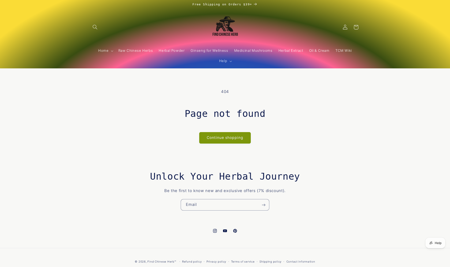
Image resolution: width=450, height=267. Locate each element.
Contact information (300, 261)
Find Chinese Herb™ (161, 261)
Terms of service (243, 261)
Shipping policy (270, 261)
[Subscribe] (263, 205)
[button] (95, 27)
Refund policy (192, 261)
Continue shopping (225, 137)
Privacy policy (216, 261)
